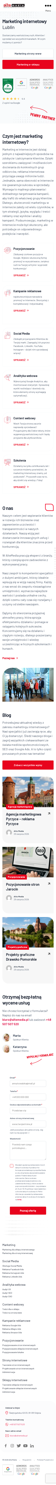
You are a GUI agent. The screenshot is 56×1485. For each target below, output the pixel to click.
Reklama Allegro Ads (11, 1329)
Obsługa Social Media (12, 1266)
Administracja (8, 1372)
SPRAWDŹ (19, 275)
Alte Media (13, 1460)
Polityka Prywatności (45, 1460)
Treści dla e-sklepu (10, 1309)
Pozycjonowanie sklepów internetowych (20, 1348)
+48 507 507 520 (17, 1424)
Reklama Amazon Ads (12, 1332)
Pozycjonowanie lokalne (13, 1352)
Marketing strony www (28, 53)
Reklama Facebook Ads (13, 1269)
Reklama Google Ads (11, 1325)
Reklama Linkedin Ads (12, 1276)
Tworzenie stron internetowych (16, 1365)
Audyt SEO (7, 1293)
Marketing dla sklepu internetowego (18, 1249)
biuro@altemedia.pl (18, 1435)
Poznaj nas (8, 658)
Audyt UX (6, 1289)
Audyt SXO (7, 1296)
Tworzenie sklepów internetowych (17, 1384)
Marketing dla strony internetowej (17, 1253)
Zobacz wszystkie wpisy (28, 765)
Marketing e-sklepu (28, 64)
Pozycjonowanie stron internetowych (19, 1345)
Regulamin (27, 1460)
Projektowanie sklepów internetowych (19, 1388)
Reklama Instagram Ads (13, 1273)
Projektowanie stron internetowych (18, 1368)
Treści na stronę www (12, 1312)
